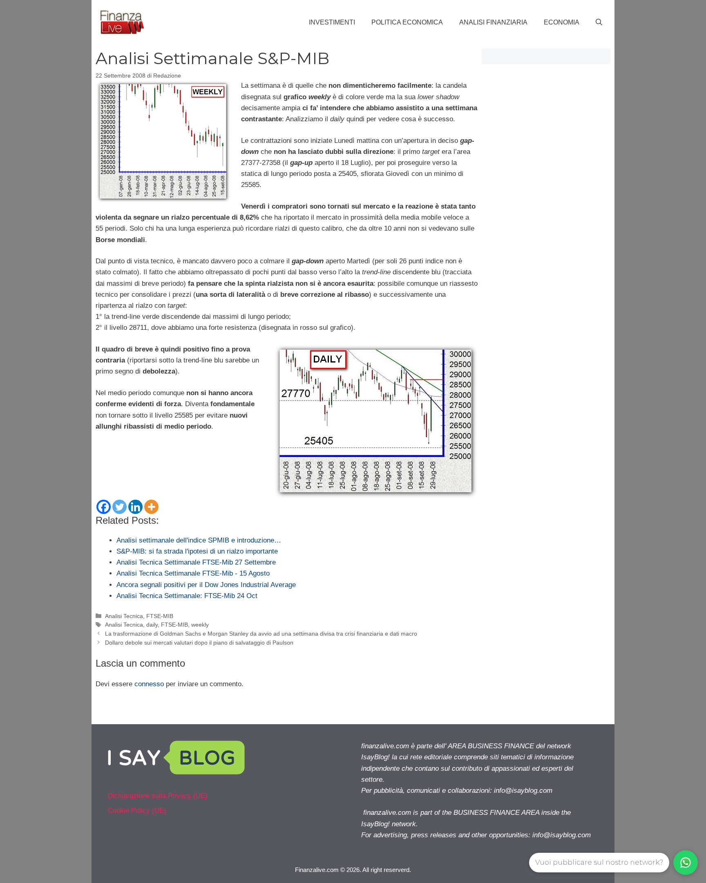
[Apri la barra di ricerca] (599, 22)
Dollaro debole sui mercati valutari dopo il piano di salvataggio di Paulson (199, 642)
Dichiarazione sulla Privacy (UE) (158, 796)
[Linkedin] (135, 507)
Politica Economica (407, 22)
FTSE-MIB (159, 616)
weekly (200, 624)
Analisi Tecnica (124, 616)
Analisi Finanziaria (493, 22)
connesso (149, 684)
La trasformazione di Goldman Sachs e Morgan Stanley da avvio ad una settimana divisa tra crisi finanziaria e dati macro (261, 633)
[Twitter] (119, 507)
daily (152, 624)
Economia (561, 22)
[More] (151, 507)
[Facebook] (103, 507)
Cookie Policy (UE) (137, 810)
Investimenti (332, 22)
